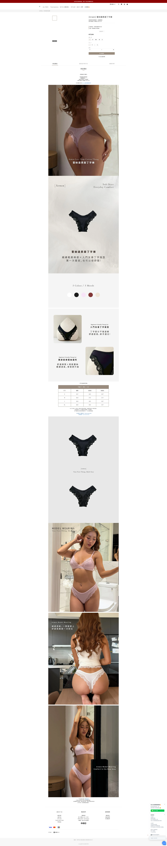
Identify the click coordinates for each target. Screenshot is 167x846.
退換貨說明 (107, 817)
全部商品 (41, 10)
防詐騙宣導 (107, 818)
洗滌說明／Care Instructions (83, 414)
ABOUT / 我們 (80, 7)
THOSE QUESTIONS (59, 820)
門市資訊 (59, 822)
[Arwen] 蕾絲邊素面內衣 (86, 83)
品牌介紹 (59, 817)
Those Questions (54, 7)
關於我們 (59, 815)
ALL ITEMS (45, 7)
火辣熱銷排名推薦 (46, 10)
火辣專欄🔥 (87, 7)
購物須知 (87, 799)
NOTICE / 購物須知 (64, 7)
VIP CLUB (73, 7)
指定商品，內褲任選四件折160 (95, 26)
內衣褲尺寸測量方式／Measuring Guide (83, 413)
